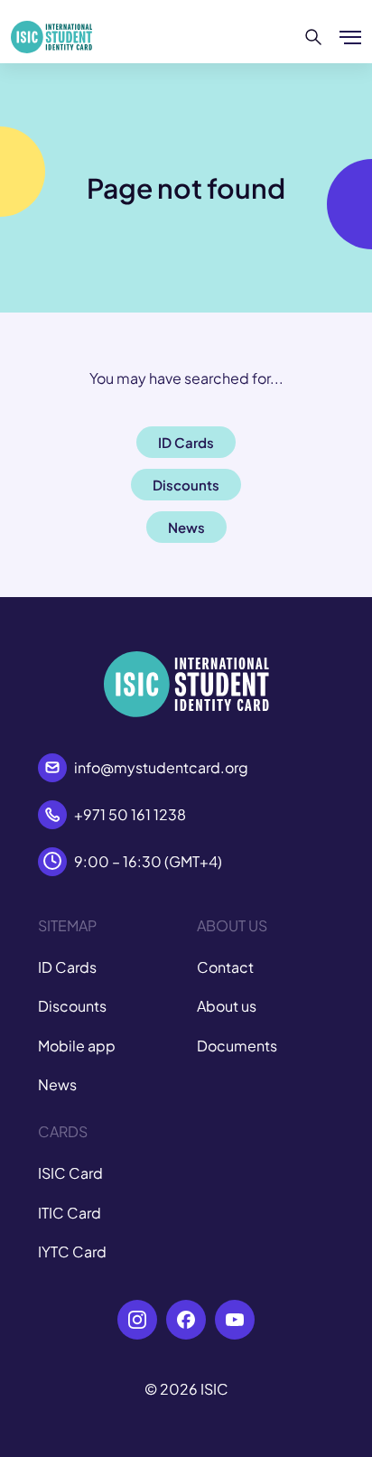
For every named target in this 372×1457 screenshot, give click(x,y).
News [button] (186, 527)
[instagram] (137, 1320)
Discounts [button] (186, 484)
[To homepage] (51, 37)
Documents (237, 1045)
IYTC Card (72, 1251)
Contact (225, 966)
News (57, 1084)
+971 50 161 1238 (130, 814)
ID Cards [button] (186, 442)
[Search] (313, 37)
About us (226, 1005)
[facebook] (186, 1320)
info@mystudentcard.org (161, 767)
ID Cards (67, 966)
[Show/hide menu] (350, 37)
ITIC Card (69, 1212)
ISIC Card (70, 1172)
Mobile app (77, 1045)
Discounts (72, 1005)
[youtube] (235, 1320)
